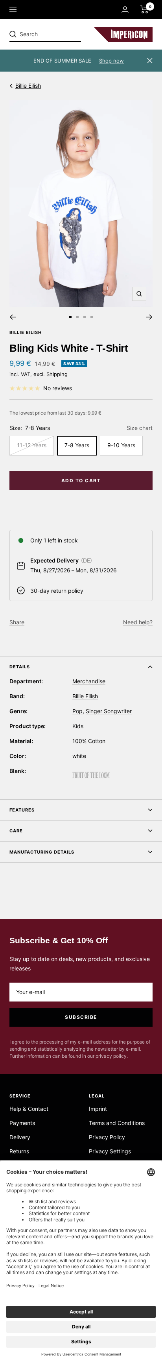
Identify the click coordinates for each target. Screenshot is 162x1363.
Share (16, 622)
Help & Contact (28, 1108)
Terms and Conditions (117, 1123)
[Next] (149, 317)
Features (22, 810)
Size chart (140, 427)
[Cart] (144, 9)
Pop (77, 711)
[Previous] (12, 317)
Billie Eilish (28, 85)
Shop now (111, 60)
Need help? (138, 622)
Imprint (98, 1108)
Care (16, 831)
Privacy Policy (107, 1137)
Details (19, 667)
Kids (77, 726)
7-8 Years (76, 445)
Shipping (57, 374)
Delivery (19, 1137)
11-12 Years (31, 445)
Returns (19, 1151)
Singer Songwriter (109, 711)
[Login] (125, 9)
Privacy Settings (110, 1151)
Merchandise (88, 681)
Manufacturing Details (41, 852)
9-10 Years (121, 445)
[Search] (63, 34)
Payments (22, 1123)
